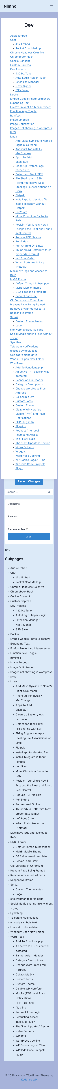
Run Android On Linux (29, 245)
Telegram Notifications (24, 346)
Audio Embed (18, 35)
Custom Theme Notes (29, 321)
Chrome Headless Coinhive (27, 52)
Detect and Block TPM (29, 174)
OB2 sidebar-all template (31, 291)
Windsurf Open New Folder (27, 359)
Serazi (14, 317)
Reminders (22, 241)
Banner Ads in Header (29, 380)
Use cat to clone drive (23, 354)
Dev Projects (18, 69)
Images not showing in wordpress (31, 128)
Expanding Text (19, 102)
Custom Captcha (20, 65)
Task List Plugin (25, 438)
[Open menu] (51, 6)
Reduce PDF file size (28, 237)
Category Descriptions (29, 384)
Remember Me (16, 529)
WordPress (17, 363)
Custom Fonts (24, 401)
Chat (13, 39)
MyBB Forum (18, 279)
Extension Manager (27, 81)
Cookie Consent (20, 60)
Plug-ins (20, 426)
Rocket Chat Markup (28, 48)
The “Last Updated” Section (32, 443)
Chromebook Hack (21, 56)
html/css (15, 115)
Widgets (20, 451)
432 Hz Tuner (23, 73)
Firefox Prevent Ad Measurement (30, 107)
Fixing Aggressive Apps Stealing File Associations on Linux (33, 187)
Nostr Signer (23, 86)
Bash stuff (21, 161)
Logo (18, 325)
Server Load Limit (26, 296)
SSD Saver (22, 90)
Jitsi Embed (22, 44)
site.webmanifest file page (26, 329)
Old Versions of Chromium (26, 300)
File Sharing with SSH (28, 178)
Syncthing (16, 342)
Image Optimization (22, 123)
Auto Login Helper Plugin (30, 77)
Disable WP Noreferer (28, 409)
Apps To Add (23, 157)
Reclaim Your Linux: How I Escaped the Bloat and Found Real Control (33, 229)
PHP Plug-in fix (24, 422)
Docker (14, 94)
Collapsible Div (24, 396)
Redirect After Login (27, 430)
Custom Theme (24, 405)
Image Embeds (19, 119)
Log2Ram (21, 212)
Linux (13, 136)
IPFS (13, 132)
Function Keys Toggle (23, 111)
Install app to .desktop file (31, 199)
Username (14, 503)
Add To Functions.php (29, 367)
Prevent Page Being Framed (27, 304)
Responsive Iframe (21, 312)
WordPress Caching (27, 455)
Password (13, 516)
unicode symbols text (23, 350)
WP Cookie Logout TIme (30, 459)
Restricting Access (26, 434)
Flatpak (20, 195)
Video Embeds (24, 447)
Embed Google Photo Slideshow (30, 98)
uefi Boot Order (24, 258)
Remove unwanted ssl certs (27, 308)
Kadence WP (29, 1079)
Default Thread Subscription (32, 283)
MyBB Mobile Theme (28, 287)
